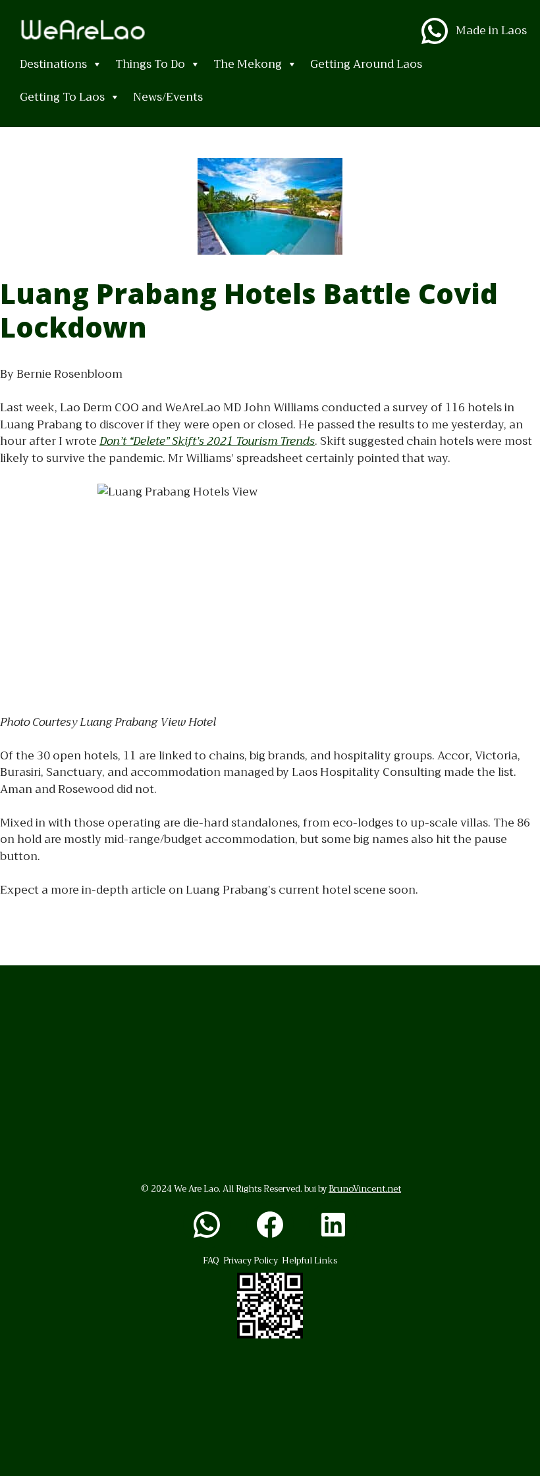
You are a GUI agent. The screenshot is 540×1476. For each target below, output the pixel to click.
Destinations (53, 64)
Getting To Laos (62, 97)
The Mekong (247, 64)
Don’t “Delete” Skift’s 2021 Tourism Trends (207, 441)
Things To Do (150, 64)
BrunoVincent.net (365, 1188)
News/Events (168, 97)
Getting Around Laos (366, 64)
